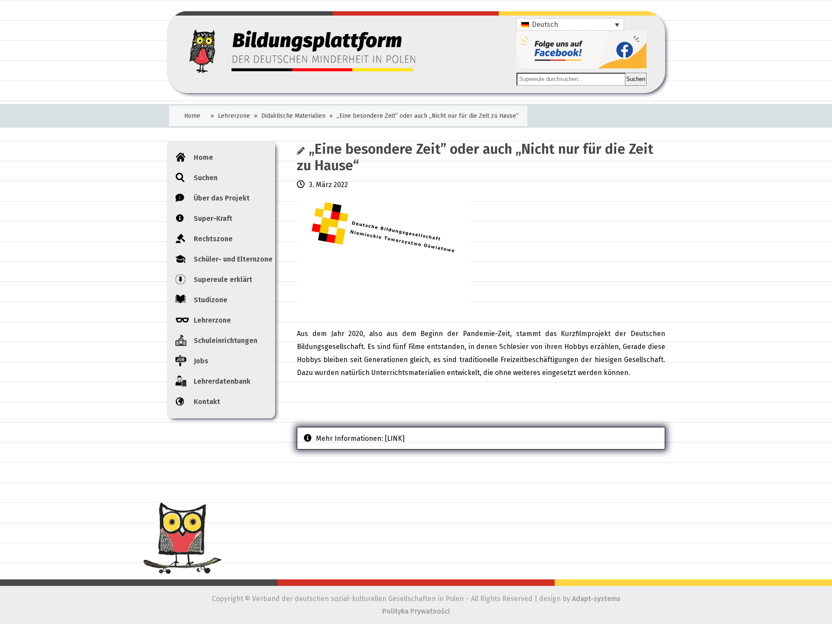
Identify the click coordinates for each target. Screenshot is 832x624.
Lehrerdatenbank (222, 381)
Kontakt (207, 402)
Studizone (211, 300)
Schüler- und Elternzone (233, 259)
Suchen (635, 79)
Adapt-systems (596, 599)
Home (192, 116)
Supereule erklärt (223, 279)
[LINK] (395, 438)
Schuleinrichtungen (225, 340)
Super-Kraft (213, 218)
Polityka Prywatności (416, 611)
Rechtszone (213, 239)
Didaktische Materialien (293, 116)
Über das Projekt (222, 198)
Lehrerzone (234, 116)
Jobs (201, 361)
